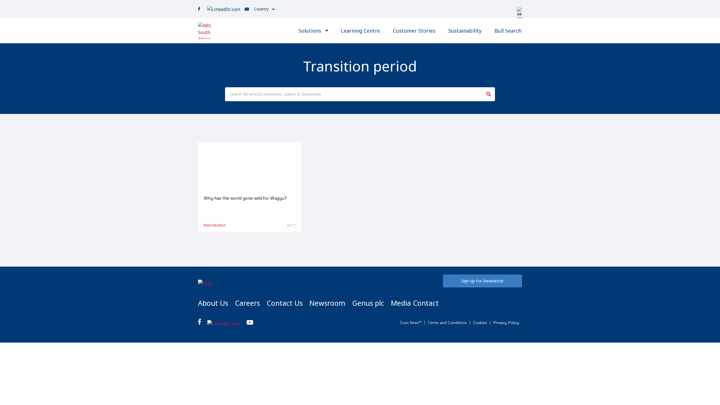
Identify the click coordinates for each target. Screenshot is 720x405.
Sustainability (465, 30)
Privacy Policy (506, 323)
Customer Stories (414, 30)
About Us (213, 303)
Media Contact (415, 303)
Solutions (309, 30)
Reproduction (215, 225)
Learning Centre (360, 30)
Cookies (480, 323)
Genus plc (368, 303)
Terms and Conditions (447, 323)
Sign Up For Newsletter (482, 281)
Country (261, 9)
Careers (247, 303)
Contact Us (285, 303)
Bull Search (507, 30)
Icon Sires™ (411, 323)
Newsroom (327, 303)
